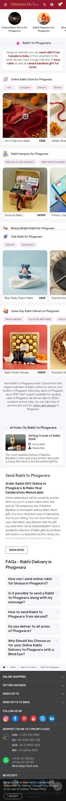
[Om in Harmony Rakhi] (25, 115)
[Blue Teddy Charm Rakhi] (25, 272)
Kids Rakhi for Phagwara (26, 236)
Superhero (28, 244)
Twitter (42, 718)
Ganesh (42, 87)
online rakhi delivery (44, 405)
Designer (25, 87)
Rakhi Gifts (11, 693)
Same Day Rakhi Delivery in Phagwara (35, 311)
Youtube (33, 718)
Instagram (6, 718)
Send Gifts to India (16, 702)
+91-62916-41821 (28, 750)
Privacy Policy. (38, 789)
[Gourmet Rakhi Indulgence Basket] (25, 190)
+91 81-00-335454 (23, 758)
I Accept (13, 796)
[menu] (5, 5)
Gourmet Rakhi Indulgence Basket (15, 215)
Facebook (15, 718)
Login (52, 4)
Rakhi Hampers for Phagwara (29, 154)
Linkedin (52, 718)
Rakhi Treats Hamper (17, 372)
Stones (58, 87)
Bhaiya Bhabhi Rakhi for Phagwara (32, 228)
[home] (4, 667)
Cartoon (10, 244)
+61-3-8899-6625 (30, 745)
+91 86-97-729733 (23, 762)
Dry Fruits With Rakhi (40, 319)
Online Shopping (14, 676)
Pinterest (24, 718)
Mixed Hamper (13, 319)
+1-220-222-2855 (29, 734)
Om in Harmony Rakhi (17, 140)
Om (9, 87)
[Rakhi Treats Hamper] (25, 347)
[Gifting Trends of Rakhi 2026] (16, 450)
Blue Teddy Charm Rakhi (19, 298)
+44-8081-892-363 (28, 740)
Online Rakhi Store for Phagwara (31, 79)
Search (44, 4)
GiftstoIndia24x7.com (24, 4)
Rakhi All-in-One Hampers (20, 162)
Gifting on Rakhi (14, 685)
